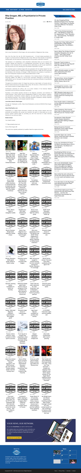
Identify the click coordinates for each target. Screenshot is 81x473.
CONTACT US (28, 9)
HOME (7, 9)
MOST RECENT (14, 9)
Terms (55, 470)
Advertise (68, 470)
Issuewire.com (29, 56)
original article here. (39, 129)
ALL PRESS (21, 9)
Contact (74, 470)
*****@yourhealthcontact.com (12, 124)
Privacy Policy (62, 470)
